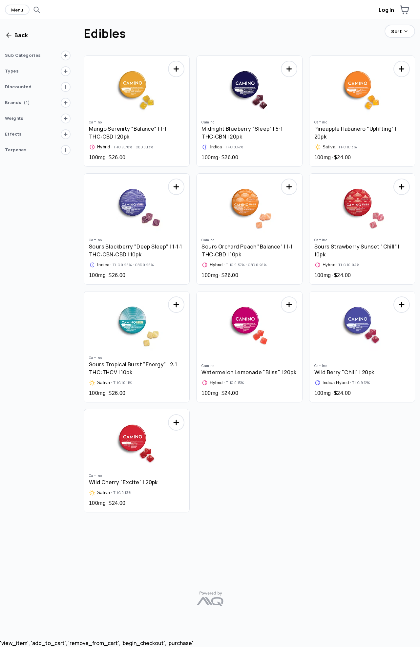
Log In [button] (386, 9)
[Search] (37, 9)
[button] (404, 9)
